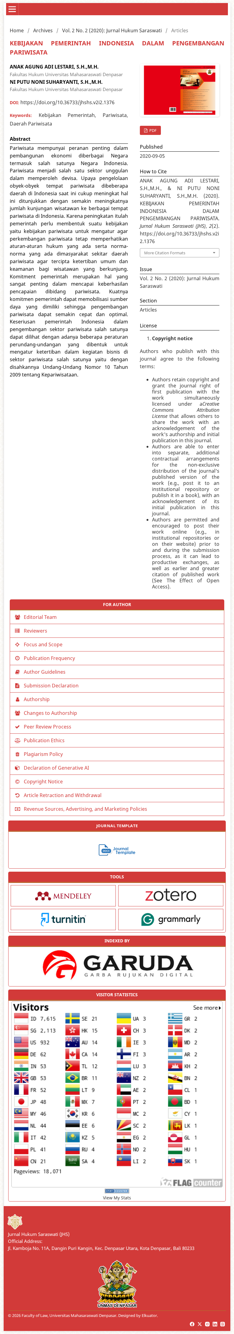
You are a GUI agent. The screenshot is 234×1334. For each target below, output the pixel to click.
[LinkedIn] (215, 1324)
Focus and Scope (43, 644)
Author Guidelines (45, 672)
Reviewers (35, 630)
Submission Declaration (51, 685)
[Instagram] (208, 1324)
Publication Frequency (49, 658)
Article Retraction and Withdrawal (62, 795)
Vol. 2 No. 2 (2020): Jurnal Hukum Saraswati (112, 30)
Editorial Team (40, 617)
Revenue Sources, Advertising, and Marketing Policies (85, 809)
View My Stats (117, 1198)
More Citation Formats (164, 253)
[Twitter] (200, 1324)
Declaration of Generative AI (56, 767)
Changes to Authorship (50, 713)
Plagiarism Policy (43, 754)
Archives (43, 30)
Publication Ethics (44, 740)
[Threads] (223, 1324)
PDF (152, 130)
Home (17, 30)
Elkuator (149, 1315)
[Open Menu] (12, 9)
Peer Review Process (47, 726)
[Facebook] (193, 1324)
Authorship (37, 699)
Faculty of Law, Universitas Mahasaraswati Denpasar (69, 1315)
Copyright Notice (43, 781)
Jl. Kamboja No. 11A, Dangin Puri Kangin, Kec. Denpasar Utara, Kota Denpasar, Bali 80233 (101, 1248)
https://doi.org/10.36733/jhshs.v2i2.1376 (67, 102)
